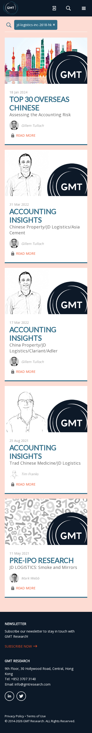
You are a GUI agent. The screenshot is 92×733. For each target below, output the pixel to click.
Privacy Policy (14, 716)
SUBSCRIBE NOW (18, 646)
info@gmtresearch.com (32, 684)
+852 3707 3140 (23, 679)
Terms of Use (36, 716)
